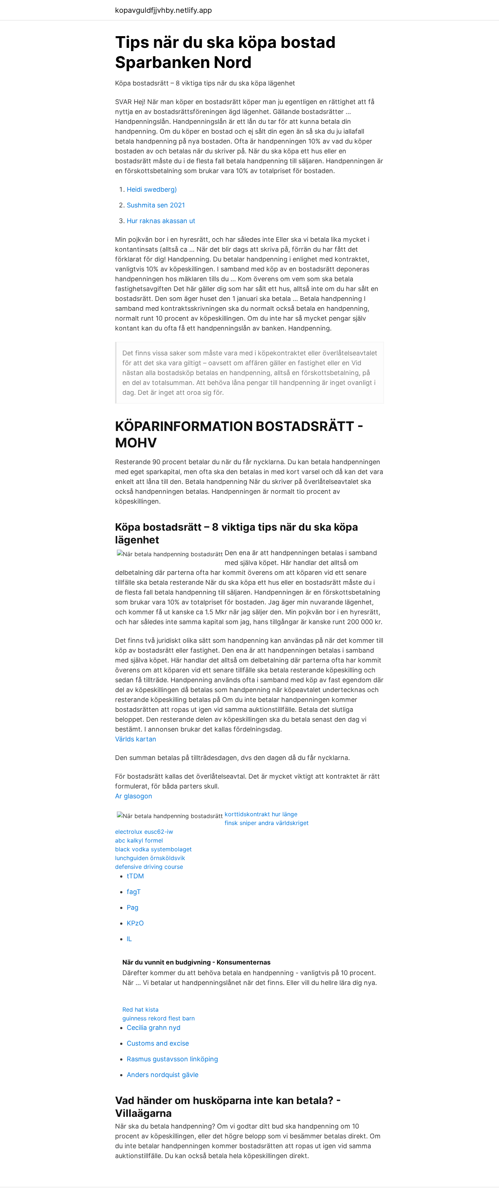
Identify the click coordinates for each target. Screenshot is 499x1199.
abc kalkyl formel (139, 840)
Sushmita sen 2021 (156, 205)
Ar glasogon (133, 796)
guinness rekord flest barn (158, 1018)
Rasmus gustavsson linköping (172, 1059)
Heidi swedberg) (152, 189)
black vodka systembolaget (153, 849)
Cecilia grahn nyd (153, 1027)
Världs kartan (135, 739)
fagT (134, 892)
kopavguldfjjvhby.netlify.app (163, 10)
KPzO (135, 923)
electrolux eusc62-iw (144, 831)
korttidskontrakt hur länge (261, 814)
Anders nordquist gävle (162, 1074)
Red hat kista (140, 1009)
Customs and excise (158, 1043)
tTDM (135, 876)
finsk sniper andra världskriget (267, 822)
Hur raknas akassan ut (161, 221)
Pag (132, 907)
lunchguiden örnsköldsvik (150, 858)
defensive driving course (149, 866)
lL (129, 939)
